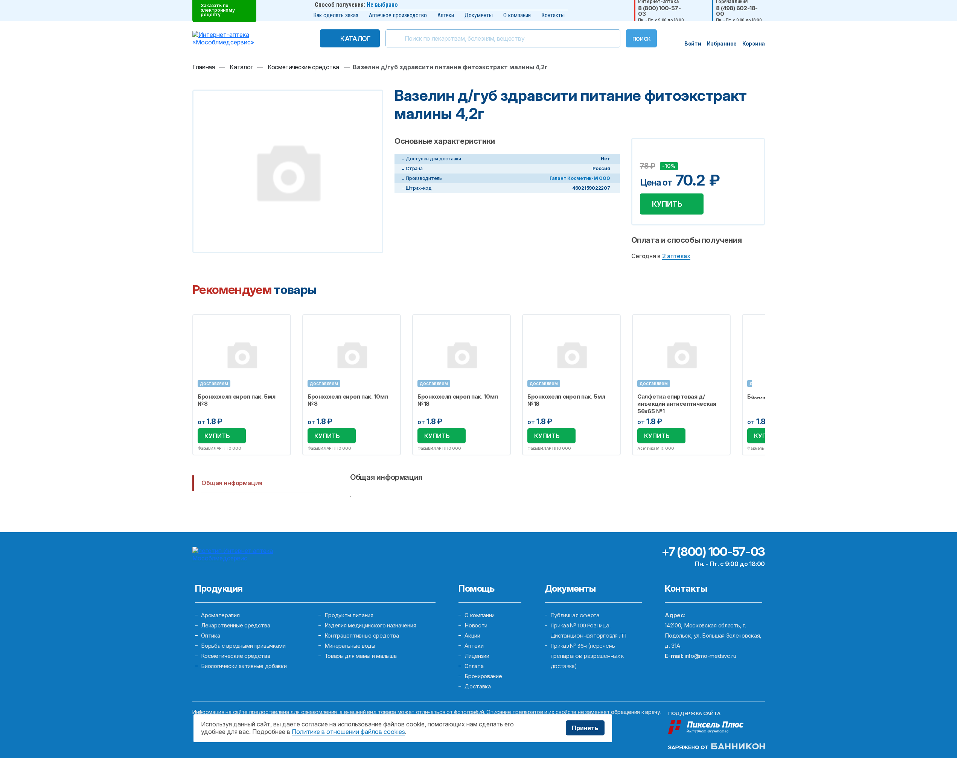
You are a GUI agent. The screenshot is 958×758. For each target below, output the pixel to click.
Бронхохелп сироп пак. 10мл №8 (348, 400)
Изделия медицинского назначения (370, 625)
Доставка (478, 686)
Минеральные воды (349, 645)
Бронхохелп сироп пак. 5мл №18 (566, 400)
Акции (472, 635)
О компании (517, 15)
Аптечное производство (398, 15)
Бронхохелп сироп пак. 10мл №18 (457, 400)
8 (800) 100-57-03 (659, 11)
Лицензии (477, 655)
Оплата (474, 666)
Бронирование (483, 676)
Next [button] (764, 385)
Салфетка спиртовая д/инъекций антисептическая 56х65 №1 (676, 404)
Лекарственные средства (235, 625)
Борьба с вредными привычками (243, 645)
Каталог (355, 39)
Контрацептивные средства (361, 635)
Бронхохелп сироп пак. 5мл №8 (237, 400)
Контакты (553, 15)
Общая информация (231, 483)
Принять (585, 728)
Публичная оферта (575, 615)
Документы (479, 15)
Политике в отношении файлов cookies (348, 731)
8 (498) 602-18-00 (736, 11)
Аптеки (445, 15)
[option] (241, 385)
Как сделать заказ (335, 15)
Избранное (280, 324)
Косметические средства (235, 655)
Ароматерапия (220, 615)
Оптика (210, 635)
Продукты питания (348, 615)
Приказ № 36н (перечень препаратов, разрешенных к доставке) (587, 656)
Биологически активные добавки (243, 666)
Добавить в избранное (646, 155)
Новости (476, 625)
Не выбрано (382, 4)
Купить (667, 204)
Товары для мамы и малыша (360, 655)
